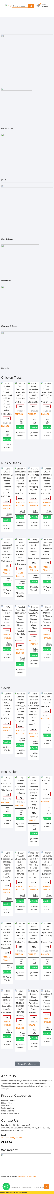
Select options (9, 515)
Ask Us (8, 439)
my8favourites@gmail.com (11, 1137)
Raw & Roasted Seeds (10, 1113)
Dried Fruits (5, 1105)
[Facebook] (2, 1143)
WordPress (44, 1187)
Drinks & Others (7, 1108)
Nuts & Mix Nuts (7, 1110)
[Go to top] (46, 1186)
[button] (7, 446)
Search (31, 6)
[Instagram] (6, 1143)
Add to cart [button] (7, 433)
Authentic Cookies (8, 1100)
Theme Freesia (26, 1187)
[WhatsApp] (10, 1143)
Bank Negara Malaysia (27, 1176)
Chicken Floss (6, 1103)
